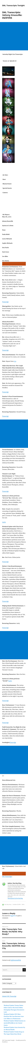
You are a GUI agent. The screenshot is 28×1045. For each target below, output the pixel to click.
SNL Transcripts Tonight (13, 5)
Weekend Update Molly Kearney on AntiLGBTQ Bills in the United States (14, 1023)
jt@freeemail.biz (16, 960)
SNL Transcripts (7, 876)
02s (15, 361)
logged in (13, 915)
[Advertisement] (14, 36)
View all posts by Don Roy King (15, 898)
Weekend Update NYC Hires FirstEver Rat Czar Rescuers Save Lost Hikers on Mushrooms (14, 1016)
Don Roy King (7, 904)
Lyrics (4, 522)
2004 (23, 904)
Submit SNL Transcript (9, 996)
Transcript (5, 302)
